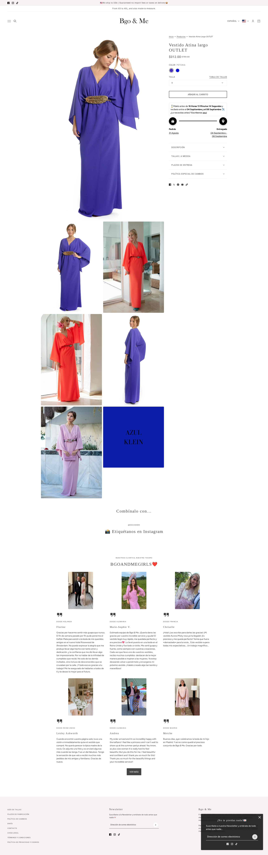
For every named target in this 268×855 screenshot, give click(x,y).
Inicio (171, 37)
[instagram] (13, 3)
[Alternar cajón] (9, 21)
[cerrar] (259, 817)
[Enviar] (254, 836)
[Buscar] (15, 21)
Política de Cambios (17, 819)
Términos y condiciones (19, 837)
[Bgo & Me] (134, 21)
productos (181, 37)
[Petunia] (171, 70)
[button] (186, 184)
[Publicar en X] (174, 184)
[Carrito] (259, 21)
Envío (10, 823)
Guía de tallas (14, 809)
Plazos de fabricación (18, 814)
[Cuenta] (253, 21)
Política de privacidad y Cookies (23, 842)
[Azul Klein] (177, 70)
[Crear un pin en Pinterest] (178, 184)
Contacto (12, 828)
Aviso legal (13, 833)
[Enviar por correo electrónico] (182, 184)
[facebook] (8, 3)
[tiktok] (17, 3)
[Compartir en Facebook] (170, 184)
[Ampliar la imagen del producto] (102, 128)
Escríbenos (199, 112)
